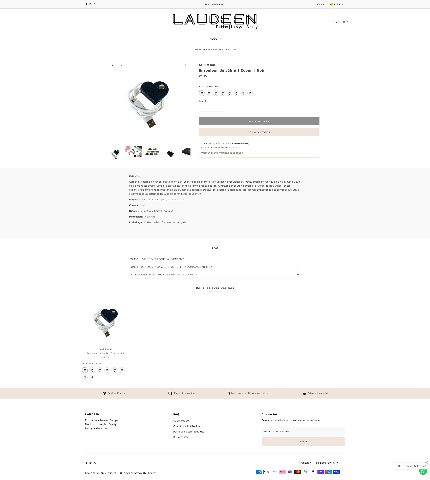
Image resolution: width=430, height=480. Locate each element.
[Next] (275, 4)
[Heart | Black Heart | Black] (202, 93)
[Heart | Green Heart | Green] (216, 93)
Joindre (303, 441)
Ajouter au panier (259, 121)
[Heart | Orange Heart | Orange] (229, 93)
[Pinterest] (95, 4)
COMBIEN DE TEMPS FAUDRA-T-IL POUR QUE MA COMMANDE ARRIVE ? (171, 266)
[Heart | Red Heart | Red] (250, 93)
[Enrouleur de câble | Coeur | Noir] (106, 321)
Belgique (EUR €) (325, 462)
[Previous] (155, 4)
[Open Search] (332, 21)
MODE (213, 38)
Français (321, 4)
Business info (181, 436)
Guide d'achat (181, 420)
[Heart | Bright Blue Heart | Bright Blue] (236, 93)
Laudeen (112, 472)
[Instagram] (91, 4)
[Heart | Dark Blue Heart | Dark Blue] (209, 93)
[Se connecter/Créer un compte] (337, 21)
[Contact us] (423, 470)
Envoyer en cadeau (259, 131)
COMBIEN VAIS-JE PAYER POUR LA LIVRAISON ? (157, 259)
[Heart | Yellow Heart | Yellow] (243, 93)
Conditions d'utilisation (186, 426)
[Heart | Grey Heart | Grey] (222, 93)
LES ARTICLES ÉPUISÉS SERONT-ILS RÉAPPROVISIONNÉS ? (163, 274)
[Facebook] (86, 4)
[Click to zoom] (185, 65)
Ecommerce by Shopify (142, 472)
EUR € (337, 4)
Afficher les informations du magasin (222, 152)
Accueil (197, 49)
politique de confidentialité (188, 431)
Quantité (204, 101)
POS (121, 472)
